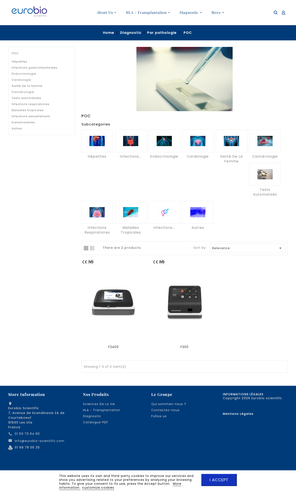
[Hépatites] (97, 141)
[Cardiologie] (198, 141)
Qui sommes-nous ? (168, 404)
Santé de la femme (27, 86)
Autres (17, 128)
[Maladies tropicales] (130, 212)
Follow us (159, 416)
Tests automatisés (26, 98)
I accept (219, 480)
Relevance (247, 248)
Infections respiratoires (30, 104)
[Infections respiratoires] (97, 212)
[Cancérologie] (265, 141)
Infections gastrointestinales (35, 68)
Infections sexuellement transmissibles (31, 119)
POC (15, 53)
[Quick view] (114, 302)
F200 (185, 347)
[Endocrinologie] (164, 141)
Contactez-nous (165, 410)
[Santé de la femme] (231, 141)
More (216, 12)
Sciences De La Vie (99, 404)
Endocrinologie (24, 74)
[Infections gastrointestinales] (130, 141)
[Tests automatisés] (265, 174)
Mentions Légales (238, 414)
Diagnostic (92, 416)
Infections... (130, 156)
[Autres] (198, 212)
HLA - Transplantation (101, 410)
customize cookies (98, 487)
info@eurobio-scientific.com (39, 441)
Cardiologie (21, 80)
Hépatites (19, 61)
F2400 (113, 347)
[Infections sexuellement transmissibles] (164, 212)
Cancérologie (23, 92)
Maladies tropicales (28, 110)
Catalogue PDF (95, 422)
